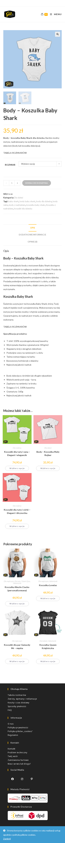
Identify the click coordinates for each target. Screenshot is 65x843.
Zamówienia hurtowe (18, 760)
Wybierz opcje (17, 468)
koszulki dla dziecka (23, 208)
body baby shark (27, 201)
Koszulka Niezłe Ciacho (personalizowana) (17, 589)
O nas (11, 723)
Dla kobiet (43, 641)
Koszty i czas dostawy (18, 702)
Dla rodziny (17, 448)
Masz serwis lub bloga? (19, 763)
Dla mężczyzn (9, 581)
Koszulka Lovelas (48, 585)
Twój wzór (13, 756)
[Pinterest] (31, 779)
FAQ (10, 710)
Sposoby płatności (17, 706)
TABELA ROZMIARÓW (15, 152)
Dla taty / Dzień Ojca (22, 581)
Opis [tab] (32, 228)
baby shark (13, 201)
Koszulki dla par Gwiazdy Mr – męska (17, 646)
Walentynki (17, 583)
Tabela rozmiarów (17, 695)
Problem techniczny (17, 752)
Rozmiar (10, 164)
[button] (57, 34)
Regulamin (13, 735)
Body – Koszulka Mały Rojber (47, 453)
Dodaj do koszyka (36, 183)
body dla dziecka (44, 201)
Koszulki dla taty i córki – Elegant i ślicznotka (17, 511)
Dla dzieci (18, 197)
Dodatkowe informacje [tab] (32, 235)
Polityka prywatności (18, 727)
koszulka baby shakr (35, 205)
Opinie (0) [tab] (32, 242)
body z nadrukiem (17, 205)
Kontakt (11, 748)
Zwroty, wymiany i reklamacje (22, 699)
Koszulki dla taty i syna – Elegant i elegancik (17, 453)
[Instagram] (22, 779)
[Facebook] (12, 779)
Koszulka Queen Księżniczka (47, 646)
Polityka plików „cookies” (20, 731)
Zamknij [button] (7, 838)
